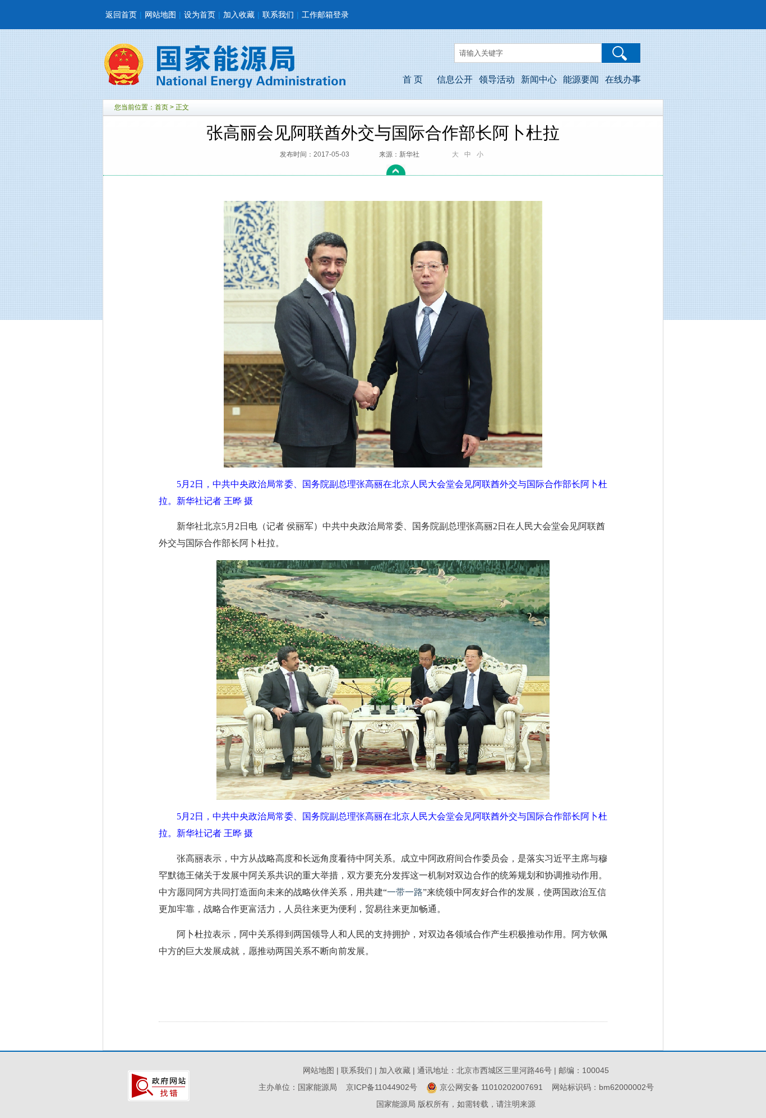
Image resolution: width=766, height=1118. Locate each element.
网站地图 (160, 14)
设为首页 (199, 14)
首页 (161, 107)
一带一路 (405, 892)
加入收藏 (239, 14)
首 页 (413, 79)
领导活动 (497, 79)
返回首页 (121, 14)
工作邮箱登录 (325, 14)
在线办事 (623, 79)
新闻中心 (539, 79)
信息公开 (455, 79)
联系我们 (278, 14)
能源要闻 (581, 79)
